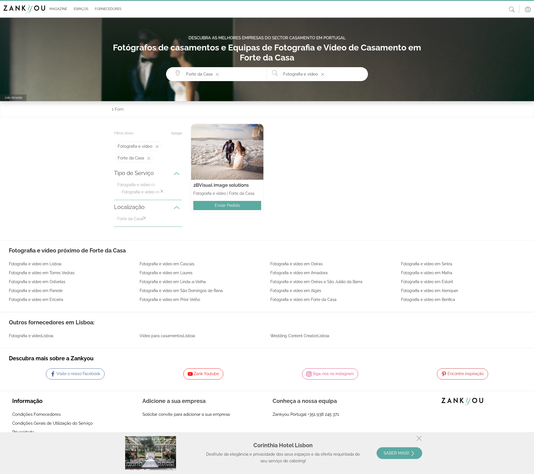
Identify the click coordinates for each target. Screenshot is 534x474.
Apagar (176, 133)
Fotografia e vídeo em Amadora (299, 273)
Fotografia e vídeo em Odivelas (37, 281)
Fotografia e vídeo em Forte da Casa (303, 299)
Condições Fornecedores (36, 414)
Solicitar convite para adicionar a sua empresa (186, 414)
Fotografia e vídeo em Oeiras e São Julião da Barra (316, 281)
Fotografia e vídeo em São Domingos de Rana (181, 290)
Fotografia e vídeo (133, 185)
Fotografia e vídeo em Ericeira (36, 299)
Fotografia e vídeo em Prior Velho (170, 299)
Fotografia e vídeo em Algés (295, 290)
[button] (57, 9)
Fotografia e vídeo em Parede (36, 290)
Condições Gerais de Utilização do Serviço (52, 423)
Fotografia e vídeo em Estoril (427, 281)
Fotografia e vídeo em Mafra (426, 273)
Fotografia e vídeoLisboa (31, 336)
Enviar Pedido (227, 205)
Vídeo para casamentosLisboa (167, 336)
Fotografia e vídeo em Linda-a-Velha (173, 281)
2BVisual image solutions (221, 185)
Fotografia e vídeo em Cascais (167, 264)
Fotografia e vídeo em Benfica (428, 299)
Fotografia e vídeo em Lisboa (35, 264)
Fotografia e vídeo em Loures (166, 273)
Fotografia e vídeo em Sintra (426, 264)
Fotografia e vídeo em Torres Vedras (42, 273)
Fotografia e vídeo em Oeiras (296, 264)
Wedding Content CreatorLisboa (299, 336)
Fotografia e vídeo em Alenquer (429, 290)
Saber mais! (397, 453)
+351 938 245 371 (323, 414)
